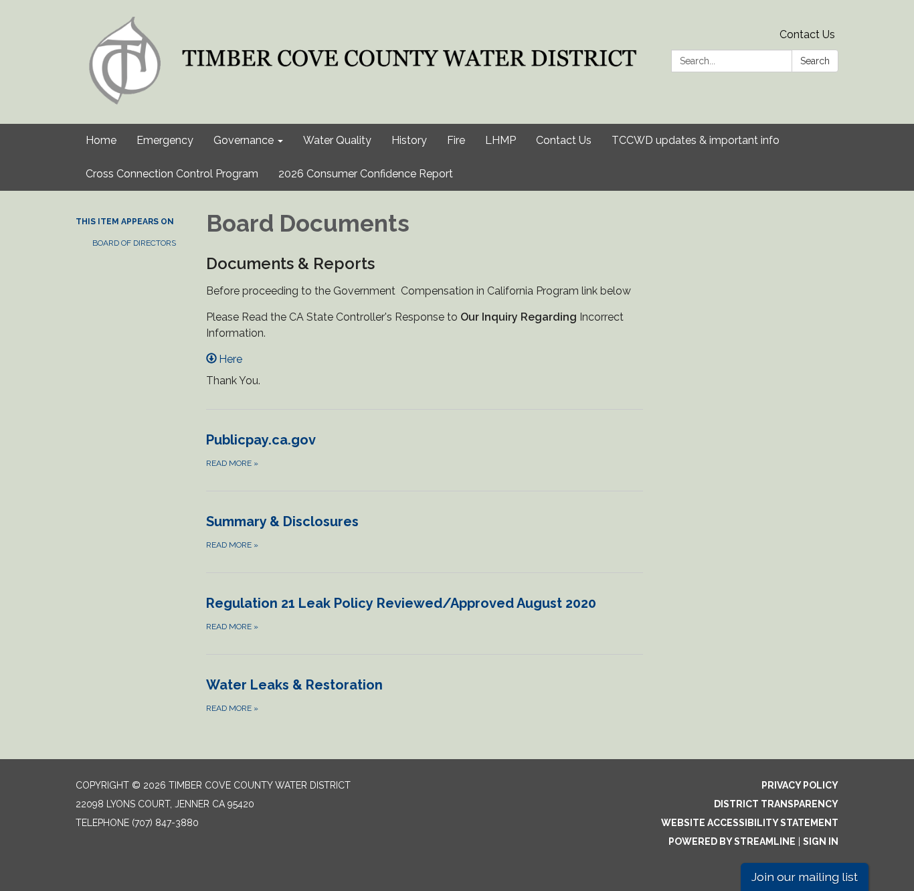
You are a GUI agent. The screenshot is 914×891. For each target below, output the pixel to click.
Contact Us (807, 34)
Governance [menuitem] (243, 140)
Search (815, 61)
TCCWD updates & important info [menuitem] (696, 140)
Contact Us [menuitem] (563, 140)
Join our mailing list (804, 877)
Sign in (820, 841)
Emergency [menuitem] (164, 140)
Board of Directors (134, 243)
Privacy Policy (799, 785)
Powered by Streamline (732, 841)
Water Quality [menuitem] (337, 140)
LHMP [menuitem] (500, 140)
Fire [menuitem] (456, 140)
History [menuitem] (409, 140)
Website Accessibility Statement (749, 822)
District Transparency (776, 804)
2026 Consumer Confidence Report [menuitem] (365, 173)
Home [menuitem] (101, 140)
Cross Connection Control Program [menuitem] (172, 173)
